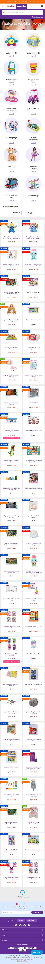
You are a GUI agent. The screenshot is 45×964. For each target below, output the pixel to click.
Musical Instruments (33, 139)
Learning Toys (11, 138)
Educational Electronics (11, 110)
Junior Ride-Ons (33, 109)
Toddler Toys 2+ (33, 53)
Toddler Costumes (33, 168)
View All (11, 56)
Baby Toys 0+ (11, 53)
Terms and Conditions (17, 959)
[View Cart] (42, 6)
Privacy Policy (30, 959)
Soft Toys (11, 167)
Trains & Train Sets (11, 196)
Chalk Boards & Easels (11, 81)
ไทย (12, 920)
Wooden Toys (33, 195)
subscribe (37, 912)
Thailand (31, 920)
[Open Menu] (3, 6)
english (21, 920)
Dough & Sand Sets (33, 81)
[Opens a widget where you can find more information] (37, 952)
